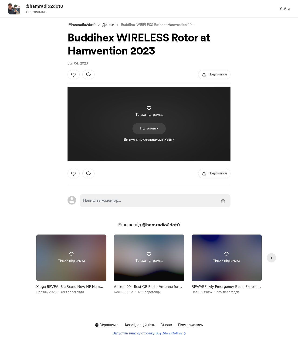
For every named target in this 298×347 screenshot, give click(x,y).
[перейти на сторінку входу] (155, 200)
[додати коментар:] (88, 74)
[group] (71, 265)
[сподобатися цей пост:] (74, 74)
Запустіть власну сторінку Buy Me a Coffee (147, 333)
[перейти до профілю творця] (14, 8)
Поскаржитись (190, 325)
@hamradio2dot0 (44, 6)
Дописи (108, 25)
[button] (106, 325)
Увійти (285, 9)
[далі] (271, 257)
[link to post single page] (71, 265)
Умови (166, 325)
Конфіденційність (140, 325)
